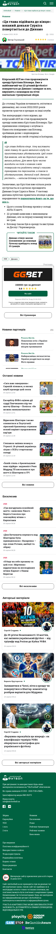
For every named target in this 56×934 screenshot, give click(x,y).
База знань (35, 834)
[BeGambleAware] (38, 922)
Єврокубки (8, 819)
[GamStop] (14, 923)
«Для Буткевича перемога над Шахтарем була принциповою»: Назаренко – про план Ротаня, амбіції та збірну (20, 541)
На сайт (28, 294)
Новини (6, 16)
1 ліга (5, 826)
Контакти (7, 869)
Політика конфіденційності (16, 846)
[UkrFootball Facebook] (4, 806)
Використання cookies (13, 850)
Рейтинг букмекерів (39, 826)
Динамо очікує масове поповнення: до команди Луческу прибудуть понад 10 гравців (23, 242)
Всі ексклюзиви (28, 586)
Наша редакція (10, 865)
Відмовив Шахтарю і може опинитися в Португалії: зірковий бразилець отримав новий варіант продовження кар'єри (20, 426)
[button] (45, 3)
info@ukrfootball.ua (11, 801)
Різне (32, 823)
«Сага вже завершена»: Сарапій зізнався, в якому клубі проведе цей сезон (18, 386)
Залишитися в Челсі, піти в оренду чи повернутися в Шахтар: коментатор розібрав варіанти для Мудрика (27, 689)
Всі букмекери (28, 315)
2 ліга (5, 830)
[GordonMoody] (35, 917)
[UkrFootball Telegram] (9, 806)
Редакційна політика (13, 857)
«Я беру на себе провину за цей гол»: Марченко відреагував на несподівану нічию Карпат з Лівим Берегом (19, 567)
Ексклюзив (35, 819)
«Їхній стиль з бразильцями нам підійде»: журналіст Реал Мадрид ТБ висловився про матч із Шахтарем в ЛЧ (20, 468)
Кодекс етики (9, 861)
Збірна (6, 815)
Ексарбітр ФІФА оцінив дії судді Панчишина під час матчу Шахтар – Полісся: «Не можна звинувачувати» (19, 405)
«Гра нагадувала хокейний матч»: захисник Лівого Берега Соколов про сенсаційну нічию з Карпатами (18, 514)
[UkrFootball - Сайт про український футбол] (10, 3)
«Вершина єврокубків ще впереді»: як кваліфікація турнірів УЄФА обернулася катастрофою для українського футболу (26, 741)
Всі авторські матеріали (28, 762)
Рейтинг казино (37, 830)
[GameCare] (28, 928)
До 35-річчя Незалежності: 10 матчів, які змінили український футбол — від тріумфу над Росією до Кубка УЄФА (27, 638)
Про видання (9, 842)
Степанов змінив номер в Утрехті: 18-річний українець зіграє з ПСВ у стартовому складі (19, 448)
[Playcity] (19, 917)
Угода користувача (11, 854)
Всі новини (28, 485)
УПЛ (5, 504)
